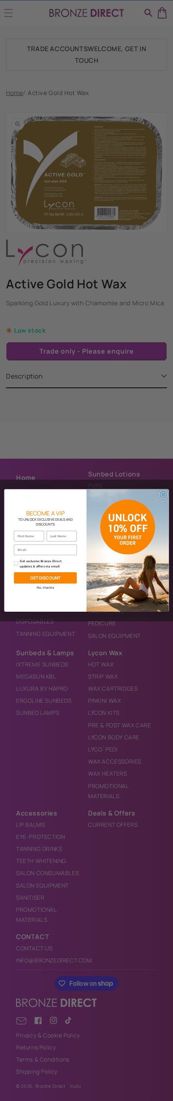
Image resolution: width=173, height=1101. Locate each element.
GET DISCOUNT (45, 578)
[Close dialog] (163, 494)
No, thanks (45, 588)
